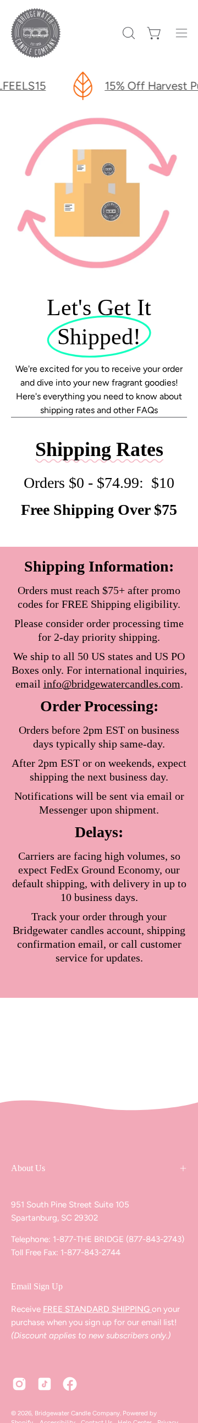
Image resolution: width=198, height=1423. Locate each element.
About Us (28, 1168)
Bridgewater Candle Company (77, 1413)
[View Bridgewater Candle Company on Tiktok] (44, 1384)
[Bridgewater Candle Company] (36, 33)
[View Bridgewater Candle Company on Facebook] (70, 1384)
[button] (127, 33)
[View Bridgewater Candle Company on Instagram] (19, 1384)
